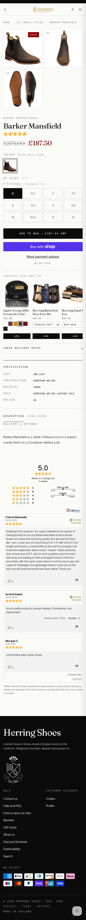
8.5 (33, 205)
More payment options (43, 257)
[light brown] (15, 324)
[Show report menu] (76, 580)
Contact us (10, 798)
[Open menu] (5, 9)
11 (53, 217)
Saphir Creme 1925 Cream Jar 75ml (16, 312)
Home (6, 22)
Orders (50, 798)
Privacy (9, 906)
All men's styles (30, 22)
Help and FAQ (12, 806)
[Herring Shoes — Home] (43, 9)
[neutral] (5, 324)
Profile (50, 806)
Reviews (8, 820)
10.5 (32, 217)
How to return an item (17, 813)
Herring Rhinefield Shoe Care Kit (45, 312)
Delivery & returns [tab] (20, 424)
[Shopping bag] (80, 9)
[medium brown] (10, 324)
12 (73, 217)
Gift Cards (9, 827)
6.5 (33, 193)
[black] (5, 329)
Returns (43, 906)
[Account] (72, 9)
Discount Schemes (15, 842)
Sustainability (11, 849)
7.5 (73, 193)
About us (9, 834)
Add (16, 336)
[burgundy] (25, 324)
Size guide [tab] (37, 416)
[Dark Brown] (20, 324)
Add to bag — (43, 233)
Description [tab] (13, 416)
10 (12, 217)
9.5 (73, 205)
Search (8, 856)
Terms (27, 906)
